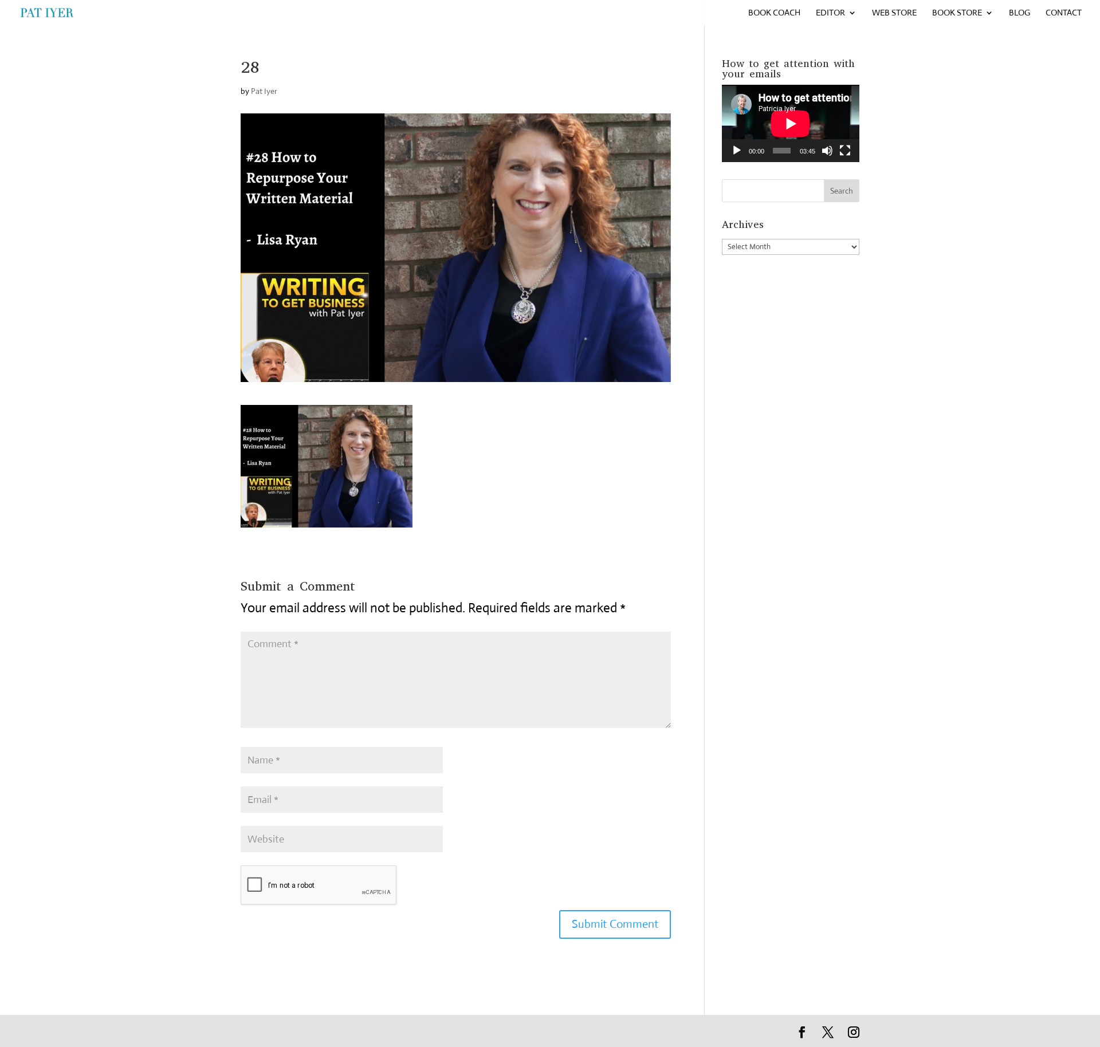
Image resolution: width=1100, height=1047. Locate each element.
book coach (774, 13)
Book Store (957, 13)
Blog (1019, 13)
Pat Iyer (264, 91)
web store (894, 13)
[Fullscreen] (845, 150)
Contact (1064, 13)
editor (830, 13)
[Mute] (827, 150)
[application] (790, 123)
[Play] (736, 150)
